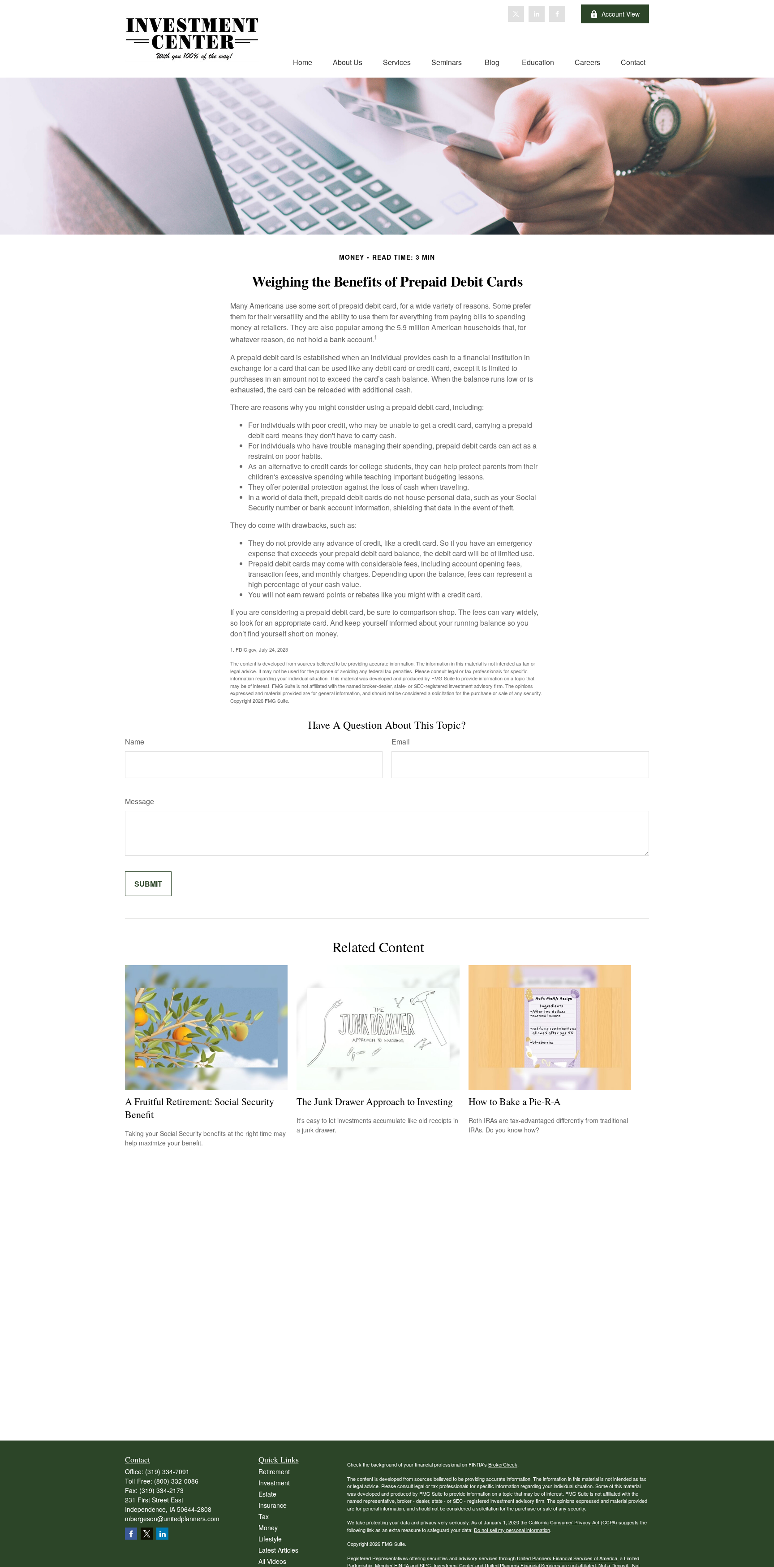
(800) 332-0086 (176, 1480)
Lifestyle (270, 1538)
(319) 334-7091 (167, 1471)
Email (400, 741)
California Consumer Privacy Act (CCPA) (573, 1522)
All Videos (272, 1561)
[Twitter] (516, 14)
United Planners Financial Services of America (567, 1558)
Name (134, 741)
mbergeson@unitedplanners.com (172, 1518)
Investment (274, 1482)
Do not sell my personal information (512, 1529)
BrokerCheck (502, 1464)
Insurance (272, 1505)
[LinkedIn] (537, 14)
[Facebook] (557, 14)
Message (139, 801)
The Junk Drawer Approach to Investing (375, 1101)
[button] (302, 61)
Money (268, 1527)
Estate (267, 1493)
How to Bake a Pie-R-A (515, 1101)
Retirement (274, 1471)
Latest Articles (278, 1549)
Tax (263, 1516)
